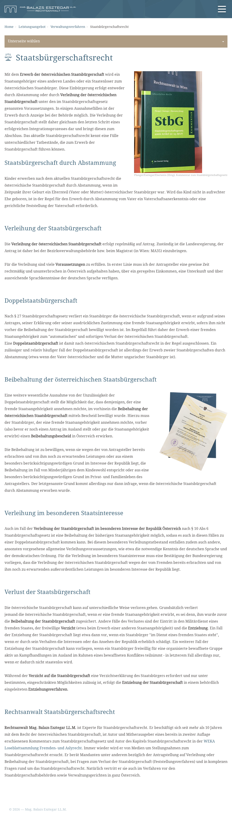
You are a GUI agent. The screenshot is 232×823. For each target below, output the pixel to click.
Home (9, 27)
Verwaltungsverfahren (68, 27)
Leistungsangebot (32, 27)
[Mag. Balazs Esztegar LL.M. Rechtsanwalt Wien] (40, 9)
